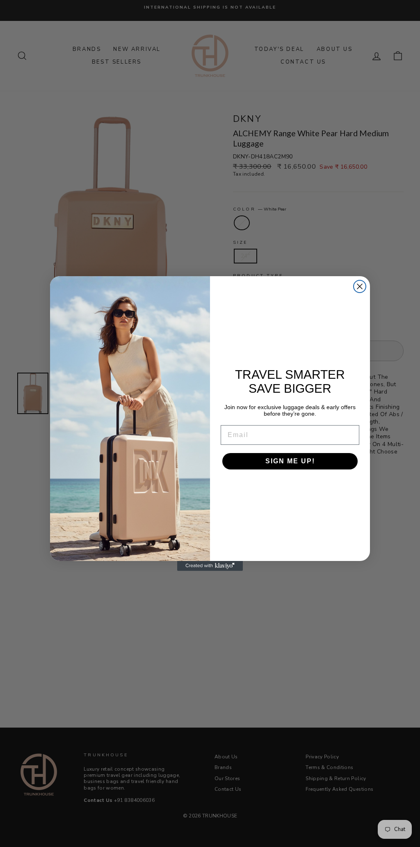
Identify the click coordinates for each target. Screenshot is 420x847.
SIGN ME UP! (290, 461)
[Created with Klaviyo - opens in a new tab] (210, 566)
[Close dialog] (360, 286)
